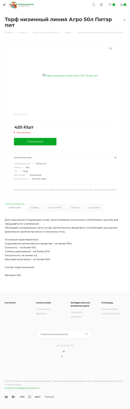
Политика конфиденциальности (22, 388)
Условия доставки (110, 313)
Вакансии (41, 313)
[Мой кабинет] (101, 4)
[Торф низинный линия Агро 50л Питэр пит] (70, 75)
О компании (42, 309)
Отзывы (34, 208)
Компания (43, 302)
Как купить (55, 208)
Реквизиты (76, 312)
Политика (76, 316)
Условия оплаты (109, 309)
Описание (14, 208)
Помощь (107, 302)
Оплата (75, 208)
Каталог (10, 302)
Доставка (94, 208)
